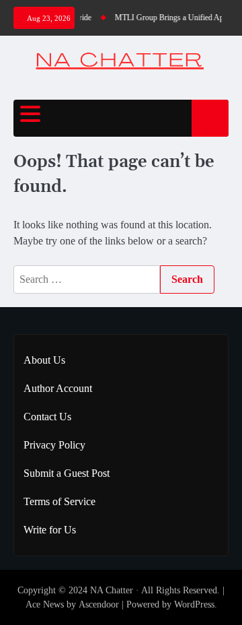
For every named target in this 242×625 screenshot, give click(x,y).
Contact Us (47, 416)
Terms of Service (59, 501)
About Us (44, 360)
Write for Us (50, 529)
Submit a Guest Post (67, 473)
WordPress (194, 604)
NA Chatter (111, 590)
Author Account (58, 388)
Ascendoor (99, 604)
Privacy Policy (54, 445)
